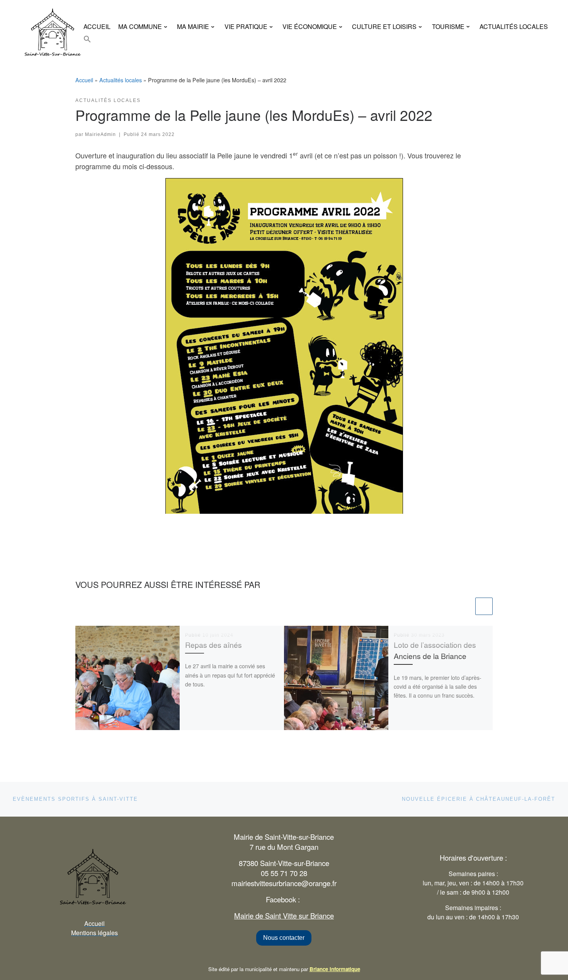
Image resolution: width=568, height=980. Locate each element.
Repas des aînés (213, 644)
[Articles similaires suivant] (484, 606)
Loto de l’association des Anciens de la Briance (435, 650)
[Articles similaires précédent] (465, 606)
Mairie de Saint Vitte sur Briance (284, 915)
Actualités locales (120, 80)
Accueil (84, 80)
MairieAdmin (100, 134)
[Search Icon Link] (87, 39)
